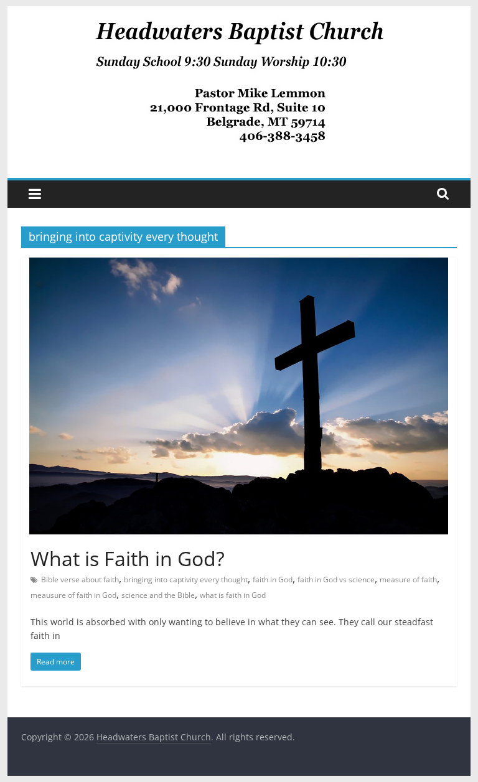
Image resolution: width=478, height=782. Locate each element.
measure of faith (408, 579)
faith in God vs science (336, 579)
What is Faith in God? (127, 558)
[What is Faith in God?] (238, 265)
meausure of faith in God (73, 595)
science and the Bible (158, 595)
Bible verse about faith (80, 579)
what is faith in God (233, 595)
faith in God (273, 579)
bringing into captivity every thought (186, 579)
